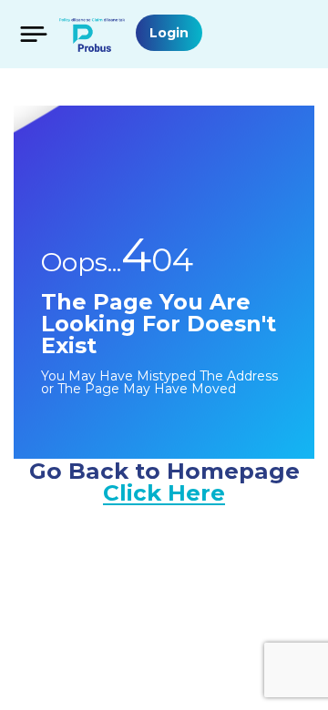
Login (169, 33)
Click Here (164, 492)
